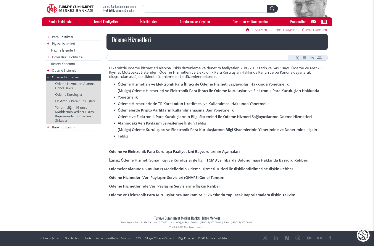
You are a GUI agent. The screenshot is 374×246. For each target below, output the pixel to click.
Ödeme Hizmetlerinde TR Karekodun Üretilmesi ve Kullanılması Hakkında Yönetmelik (194, 103)
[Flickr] (319, 238)
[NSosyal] (305, 58)
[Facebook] (330, 238)
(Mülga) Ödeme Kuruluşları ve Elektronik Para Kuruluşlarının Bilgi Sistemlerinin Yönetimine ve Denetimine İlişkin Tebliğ (217, 133)
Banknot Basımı (63, 127)
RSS (138, 238)
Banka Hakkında (60, 21)
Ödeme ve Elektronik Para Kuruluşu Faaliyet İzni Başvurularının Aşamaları (174, 151)
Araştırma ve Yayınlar (194, 21)
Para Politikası (62, 37)
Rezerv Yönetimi (63, 64)
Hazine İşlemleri (63, 50)
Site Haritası (72, 238)
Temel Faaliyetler (106, 21)
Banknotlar (298, 21)
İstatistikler (148, 21)
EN (324, 21)
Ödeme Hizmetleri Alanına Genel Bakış (75, 85)
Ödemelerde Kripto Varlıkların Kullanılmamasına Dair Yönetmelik (176, 110)
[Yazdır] (319, 58)
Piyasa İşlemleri (63, 43)
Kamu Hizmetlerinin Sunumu (113, 238)
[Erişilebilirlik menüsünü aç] (363, 235)
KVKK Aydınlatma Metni (212, 238)
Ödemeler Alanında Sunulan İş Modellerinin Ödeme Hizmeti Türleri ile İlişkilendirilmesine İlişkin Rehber (201, 168)
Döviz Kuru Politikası (67, 57)
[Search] (272, 9)
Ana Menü (262, 30)
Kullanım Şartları (50, 238)
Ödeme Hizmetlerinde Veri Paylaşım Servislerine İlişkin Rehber (164, 186)
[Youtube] (309, 238)
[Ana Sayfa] (70, 9)
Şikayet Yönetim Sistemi (159, 238)
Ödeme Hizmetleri (314, 30)
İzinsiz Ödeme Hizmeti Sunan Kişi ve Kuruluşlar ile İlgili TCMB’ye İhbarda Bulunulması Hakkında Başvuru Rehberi (208, 160)
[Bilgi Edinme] (313, 21)
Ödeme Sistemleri (65, 70)
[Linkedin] (312, 58)
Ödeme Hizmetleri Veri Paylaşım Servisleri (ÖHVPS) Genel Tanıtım (166, 177)
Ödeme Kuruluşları (69, 94)
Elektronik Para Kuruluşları (75, 101)
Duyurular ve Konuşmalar (250, 21)
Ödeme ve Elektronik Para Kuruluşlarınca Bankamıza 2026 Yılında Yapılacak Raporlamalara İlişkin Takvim (202, 194)
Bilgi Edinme (186, 238)
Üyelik (87, 238)
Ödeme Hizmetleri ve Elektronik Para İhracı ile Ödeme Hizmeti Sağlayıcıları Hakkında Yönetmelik (203, 84)
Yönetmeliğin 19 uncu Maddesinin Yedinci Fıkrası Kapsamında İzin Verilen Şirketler (75, 114)
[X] (297, 58)
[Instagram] (298, 238)
